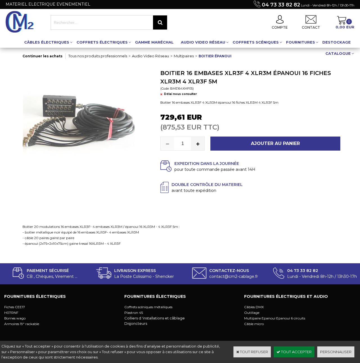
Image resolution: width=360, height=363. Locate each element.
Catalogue (338, 53)
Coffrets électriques (102, 42)
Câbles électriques (46, 42)
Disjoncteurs (135, 323)
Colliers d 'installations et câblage (154, 318)
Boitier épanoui (215, 56)
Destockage (336, 42)
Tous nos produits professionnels (97, 56)
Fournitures (300, 42)
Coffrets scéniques (256, 42)
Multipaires (184, 56)
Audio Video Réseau (203, 42)
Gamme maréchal (154, 42)
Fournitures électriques (35, 296)
